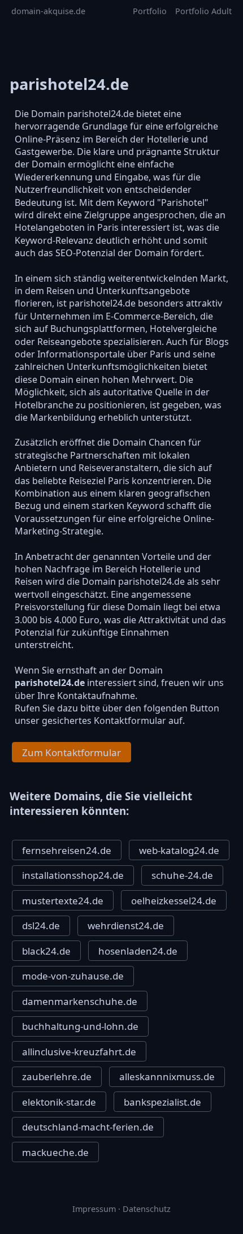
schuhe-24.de (182, 875)
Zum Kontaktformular (71, 752)
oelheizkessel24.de (173, 900)
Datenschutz (147, 1208)
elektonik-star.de (59, 1101)
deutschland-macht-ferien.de (88, 1126)
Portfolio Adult (203, 11)
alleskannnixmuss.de (167, 1076)
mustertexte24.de (62, 900)
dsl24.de (41, 925)
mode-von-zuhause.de (73, 975)
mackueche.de (55, 1152)
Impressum (94, 1208)
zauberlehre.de (57, 1076)
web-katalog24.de (179, 850)
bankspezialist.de (162, 1101)
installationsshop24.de (73, 875)
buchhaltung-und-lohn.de (80, 1026)
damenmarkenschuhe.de (79, 1001)
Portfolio (150, 11)
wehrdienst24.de (126, 925)
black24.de (46, 950)
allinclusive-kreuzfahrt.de (79, 1051)
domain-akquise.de (48, 11)
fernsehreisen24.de (66, 850)
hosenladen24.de (137, 950)
